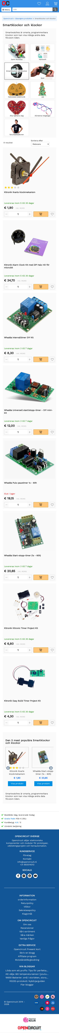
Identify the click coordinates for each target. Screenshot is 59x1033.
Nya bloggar (27, 966)
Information (27, 895)
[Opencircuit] (29, 1028)
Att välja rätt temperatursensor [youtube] (27, 974)
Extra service (27, 945)
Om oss (27, 924)
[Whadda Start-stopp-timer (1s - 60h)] (29, 532)
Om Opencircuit (27, 920)
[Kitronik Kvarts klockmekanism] (29, 169)
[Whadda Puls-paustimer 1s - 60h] (29, 459)
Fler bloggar (27, 984)
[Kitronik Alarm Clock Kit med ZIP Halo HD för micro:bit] (29, 242)
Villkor (27, 906)
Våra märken (27, 935)
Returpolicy (27, 903)
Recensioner (27, 928)
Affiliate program (27, 956)
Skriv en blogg (27, 952)
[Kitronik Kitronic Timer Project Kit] (29, 605)
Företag (27, 855)
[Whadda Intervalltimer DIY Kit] (29, 314)
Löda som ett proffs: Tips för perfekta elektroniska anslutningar (27, 970)
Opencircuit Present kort (27, 949)
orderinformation (27, 899)
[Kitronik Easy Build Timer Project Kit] (29, 677)
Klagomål (27, 913)
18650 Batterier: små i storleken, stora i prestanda (27, 977)
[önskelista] (37, 4)
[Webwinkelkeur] (29, 1020)
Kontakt (27, 859)
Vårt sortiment (27, 931)
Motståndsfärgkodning (27, 960)
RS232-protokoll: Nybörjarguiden (27, 981)
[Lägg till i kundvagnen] (40, 214)
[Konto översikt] (45, 4)
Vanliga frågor (27, 938)
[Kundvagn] (53, 4)
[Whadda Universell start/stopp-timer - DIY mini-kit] (29, 387)
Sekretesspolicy (27, 910)
